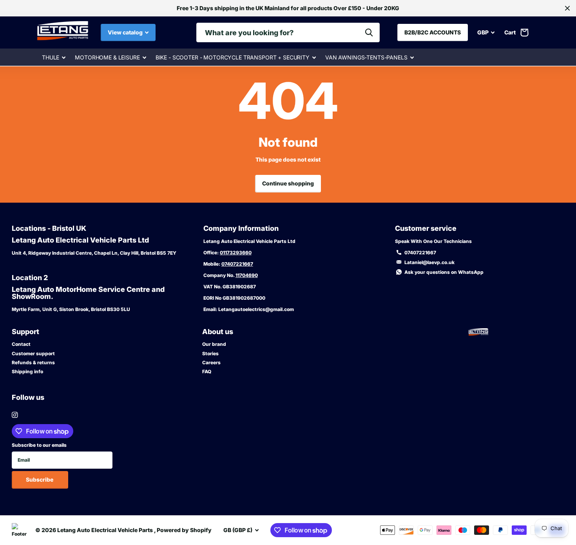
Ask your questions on (444, 272)
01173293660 (236, 252)
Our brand (214, 344)
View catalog (126, 32)
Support (25, 331)
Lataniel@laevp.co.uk (429, 262)
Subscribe (40, 479)
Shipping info (27, 371)
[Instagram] (15, 415)
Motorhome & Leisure (107, 57)
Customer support (33, 353)
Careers (211, 362)
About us (217, 331)
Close (567, 8)
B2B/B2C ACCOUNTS (432, 32)
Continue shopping (288, 183)
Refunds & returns (33, 362)
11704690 (246, 275)
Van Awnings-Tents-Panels (366, 57)
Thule (50, 57)
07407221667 (237, 264)
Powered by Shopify (184, 530)
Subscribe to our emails (39, 445)
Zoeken (369, 32)
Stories (210, 353)
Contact (21, 344)
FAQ (206, 371)
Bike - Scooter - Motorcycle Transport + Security (233, 57)
